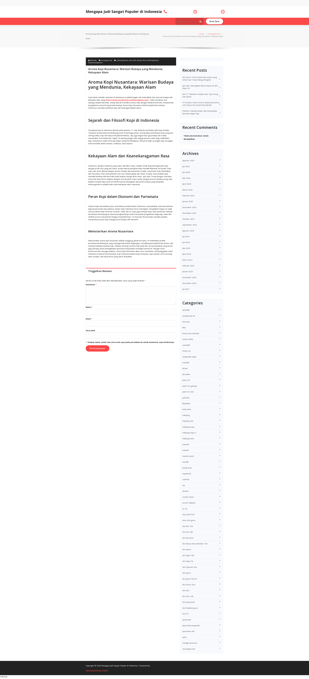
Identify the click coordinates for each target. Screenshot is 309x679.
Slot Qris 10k (187, 596)
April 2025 (186, 254)
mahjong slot (187, 421)
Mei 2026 (186, 178)
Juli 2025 (186, 236)
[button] (201, 21)
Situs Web (90, 330)
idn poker (186, 374)
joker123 (186, 380)
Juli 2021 (186, 289)
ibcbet (185, 368)
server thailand (188, 503)
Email (89, 319)
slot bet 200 (187, 532)
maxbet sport (188, 456)
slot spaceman (188, 602)
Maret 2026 (187, 190)
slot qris (185, 590)
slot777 (185, 614)
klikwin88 (186, 403)
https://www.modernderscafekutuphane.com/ (127, 100)
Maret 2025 (187, 260)
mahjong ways (188, 427)
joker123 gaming (189, 386)
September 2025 (189, 225)
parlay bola (187, 468)
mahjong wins (188, 438)
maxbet (185, 450)
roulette (185, 479)
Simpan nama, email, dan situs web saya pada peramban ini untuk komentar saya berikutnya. (131, 342)
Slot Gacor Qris (188, 584)
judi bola (186, 397)
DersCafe (132, 60)
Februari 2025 (188, 265)
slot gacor (186, 573)
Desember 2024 (189, 277)
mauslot (185, 444)
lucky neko (186, 409)
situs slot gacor (189, 520)
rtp (183, 485)
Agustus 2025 (188, 230)
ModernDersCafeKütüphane (148, 60)
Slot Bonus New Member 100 (194, 543)
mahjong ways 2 (189, 432)
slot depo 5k (187, 561)
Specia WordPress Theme (97, 670)
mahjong (186, 415)
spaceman (186, 619)
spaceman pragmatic (191, 625)
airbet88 (186, 310)
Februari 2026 (188, 195)
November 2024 (189, 283)
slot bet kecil (187, 538)
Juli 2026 (186, 166)
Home (201, 34)
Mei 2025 (186, 248)
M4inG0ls (93, 60)
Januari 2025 (187, 271)
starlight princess (189, 643)
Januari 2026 (187, 201)
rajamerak (186, 473)
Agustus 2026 (188, 160)
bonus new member (190, 333)
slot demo (186, 549)
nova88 (185, 462)
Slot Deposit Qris (189, 567)
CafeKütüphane (122, 60)
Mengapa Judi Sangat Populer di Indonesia (124, 11)
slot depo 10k (188, 555)
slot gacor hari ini (189, 579)
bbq (184, 327)
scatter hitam (188, 497)
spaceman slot (188, 631)
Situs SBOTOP (188, 514)
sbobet (185, 491)
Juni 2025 (186, 242)
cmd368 (185, 362)
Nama (89, 307)
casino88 (186, 345)
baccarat (186, 321)
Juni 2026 (186, 172)
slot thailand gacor (190, 608)
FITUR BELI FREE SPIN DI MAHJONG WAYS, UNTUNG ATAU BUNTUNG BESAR (201, 103)
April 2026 (186, 184)
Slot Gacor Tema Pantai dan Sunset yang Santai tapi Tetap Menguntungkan (199, 78)
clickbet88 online (189, 357)
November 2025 (189, 213)
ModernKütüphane (95, 63)
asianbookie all (188, 316)
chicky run (186, 351)
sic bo (184, 508)
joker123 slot (188, 392)
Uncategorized (213, 34)
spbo (184, 637)
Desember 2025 (189, 207)
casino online (187, 339)
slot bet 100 (187, 526)
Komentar (91, 284)
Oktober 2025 (188, 219)
